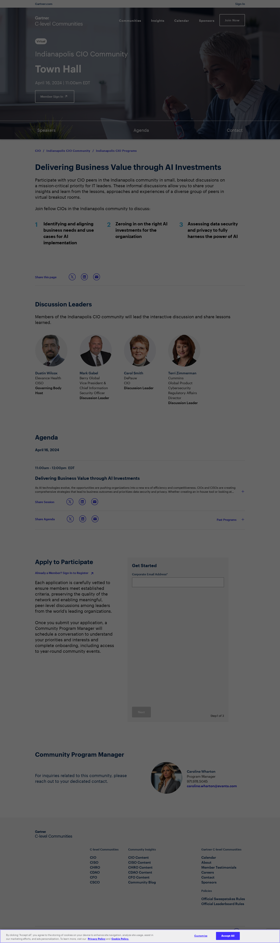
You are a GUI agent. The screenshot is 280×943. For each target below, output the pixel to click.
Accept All (227, 935)
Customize (200, 935)
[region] (140, 936)
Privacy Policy (97, 938)
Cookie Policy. (120, 938)
